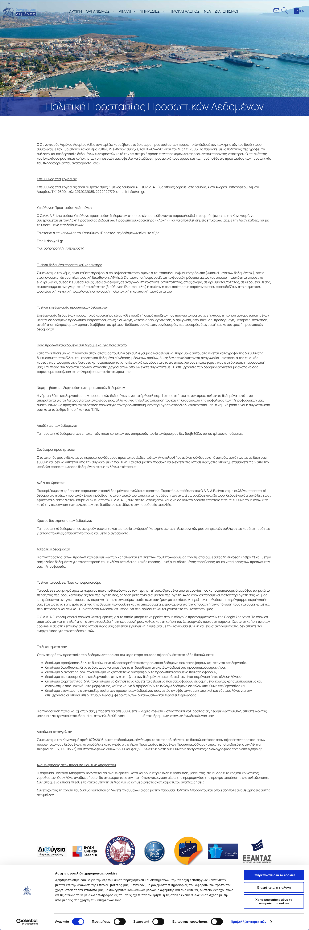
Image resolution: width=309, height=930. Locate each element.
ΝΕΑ (207, 11)
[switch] (120, 921)
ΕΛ (296, 11)
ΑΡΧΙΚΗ (75, 11)
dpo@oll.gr (134, 715)
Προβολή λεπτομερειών (248, 921)
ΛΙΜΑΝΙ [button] (125, 11)
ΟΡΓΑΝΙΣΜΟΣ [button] (98, 11)
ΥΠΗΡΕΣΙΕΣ (150, 11)
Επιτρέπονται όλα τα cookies (273, 875)
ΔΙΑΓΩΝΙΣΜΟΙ (226, 11)
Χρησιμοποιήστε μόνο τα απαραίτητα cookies (273, 901)
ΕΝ (302, 11)
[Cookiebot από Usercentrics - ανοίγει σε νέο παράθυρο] (27, 922)
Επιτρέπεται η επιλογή (274, 887)
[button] (112, 11)
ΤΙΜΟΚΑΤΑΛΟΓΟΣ (184, 11)
